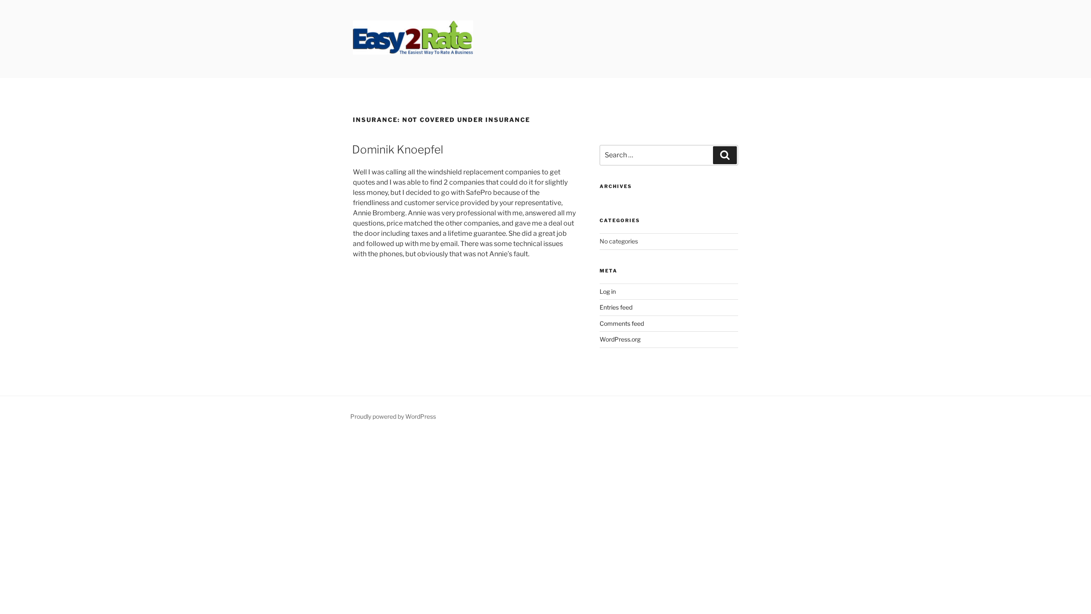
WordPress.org (620, 339)
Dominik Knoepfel (397, 149)
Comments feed (622, 323)
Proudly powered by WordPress (393, 416)
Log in (608, 291)
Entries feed (616, 307)
